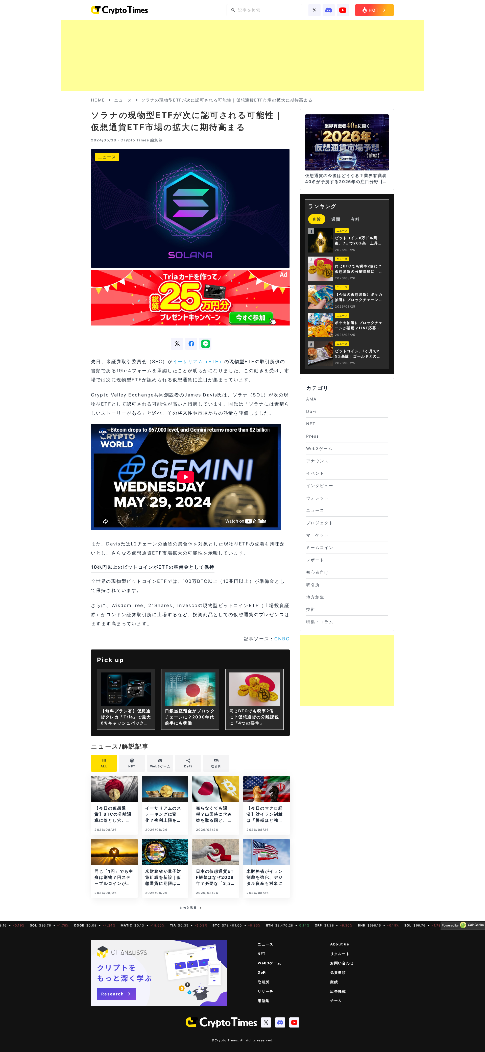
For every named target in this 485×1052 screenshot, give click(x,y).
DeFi (311, 411)
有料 (355, 219)
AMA (311, 399)
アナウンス (317, 460)
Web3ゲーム (319, 448)
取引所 (313, 584)
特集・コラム (319, 621)
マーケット (317, 535)
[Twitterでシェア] (177, 344)
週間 (336, 219)
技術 (310, 609)
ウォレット (317, 497)
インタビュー (319, 485)
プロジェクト (319, 522)
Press (312, 436)
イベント (315, 473)
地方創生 (315, 596)
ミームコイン (319, 547)
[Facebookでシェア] (191, 344)
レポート (315, 559)
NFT (311, 423)
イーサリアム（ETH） (198, 361)
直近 (316, 219)
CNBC (282, 638)
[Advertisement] (242, 55)
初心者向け (317, 572)
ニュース (123, 100)
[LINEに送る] (205, 344)
